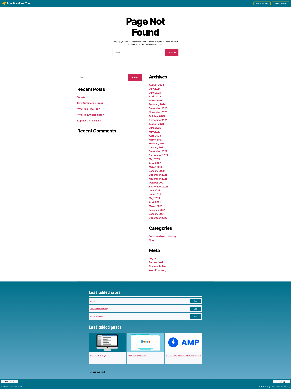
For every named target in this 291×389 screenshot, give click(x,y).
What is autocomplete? (90, 114)
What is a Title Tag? (88, 109)
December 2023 (158, 108)
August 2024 (156, 84)
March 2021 (155, 206)
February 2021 (157, 210)
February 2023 (157, 143)
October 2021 (156, 182)
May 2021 (154, 198)
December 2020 (158, 218)
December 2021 (158, 174)
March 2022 (155, 167)
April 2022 (155, 163)
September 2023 (158, 120)
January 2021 (156, 214)
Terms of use (275, 387)
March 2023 (155, 139)
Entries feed (156, 262)
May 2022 (154, 159)
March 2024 (156, 100)
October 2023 (157, 116)
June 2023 (155, 127)
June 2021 (155, 194)
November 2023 (158, 112)
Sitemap (267, 387)
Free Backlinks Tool (18, 3)
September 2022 (158, 155)
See (195, 301)
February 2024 (157, 104)
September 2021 (158, 186)
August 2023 (156, 124)
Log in (152, 258)
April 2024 (155, 96)
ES (284, 382)
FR (278, 382)
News (152, 240)
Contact (261, 387)
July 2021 (154, 190)
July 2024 (154, 88)
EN (281, 382)
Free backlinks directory (162, 236)
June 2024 (155, 92)
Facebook (8, 382)
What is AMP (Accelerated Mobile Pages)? (183, 355)
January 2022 (157, 171)
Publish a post (280, 3)
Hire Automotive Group (90, 103)
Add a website (262, 3)
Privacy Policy (285, 387)
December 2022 (158, 151)
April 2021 (155, 202)
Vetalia (81, 97)
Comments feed (158, 266)
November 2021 (158, 178)
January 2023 (157, 147)
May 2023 (154, 131)
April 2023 (155, 135)
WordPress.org (157, 270)
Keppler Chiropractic (89, 120)
